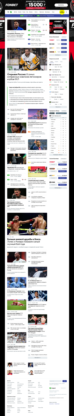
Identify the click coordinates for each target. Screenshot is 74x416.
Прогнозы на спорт (11, 396)
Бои (27, 12)
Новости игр (30, 412)
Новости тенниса (31, 398)
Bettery (8, 412)
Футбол (15, 12)
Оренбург (53, 137)
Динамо (52, 132)
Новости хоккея (31, 382)
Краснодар (53, 119)
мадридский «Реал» (36, 92)
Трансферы (9, 387)
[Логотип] (10, 12)
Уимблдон (40, 399)
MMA (39, 391)
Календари (9, 385)
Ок (64, 381)
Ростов (52, 141)
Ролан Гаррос (40, 401)
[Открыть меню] (8, 12)
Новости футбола (10, 382)
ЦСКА (52, 123)
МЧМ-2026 (40, 387)
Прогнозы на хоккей (11, 399)
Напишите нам (63, 388)
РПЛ (26, 92)
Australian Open (41, 398)
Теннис (23, 12)
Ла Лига (18, 390)
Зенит (52, 126)
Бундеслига (19, 393)
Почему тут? (53, 164)
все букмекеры (63, 158)
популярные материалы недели (31, 103)
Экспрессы (19, 401)
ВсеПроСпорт (57, 403)
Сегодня (19, 398)
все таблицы (64, 110)
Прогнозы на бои (10, 401)
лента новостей (20, 103)
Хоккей (19, 12)
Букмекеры (47, 12)
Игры (53, 12)
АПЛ (18, 388)
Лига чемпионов (20, 384)
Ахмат (52, 139)
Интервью (9, 393)
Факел (52, 152)
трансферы (30, 92)
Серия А (18, 391)
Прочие (30, 12)
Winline (18, 409)
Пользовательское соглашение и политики (56, 397)
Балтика (52, 130)
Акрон (52, 150)
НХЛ (39, 384)
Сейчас (51, 61)
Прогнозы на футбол (11, 388)
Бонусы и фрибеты (10, 407)
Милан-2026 (40, 407)
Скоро (61, 61)
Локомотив (53, 148)
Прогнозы (42, 12)
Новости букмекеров (21, 407)
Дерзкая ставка (20, 402)
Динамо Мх (53, 128)
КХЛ (39, 382)
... (64, 13)
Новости (29, 407)
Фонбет (8, 409)
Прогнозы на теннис (11, 402)
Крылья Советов (54, 143)
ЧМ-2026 (19, 387)
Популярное (9, 390)
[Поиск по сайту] (67, 12)
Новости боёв (31, 391)
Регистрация (62, 164)
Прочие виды (31, 406)
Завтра (18, 399)
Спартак (52, 121)
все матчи (64, 58)
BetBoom (9, 410)
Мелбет (18, 410)
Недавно (56, 61)
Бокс (39, 393)
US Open (29, 402)
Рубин (52, 134)
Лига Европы (19, 385)
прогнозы (11, 90)
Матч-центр (9, 384)
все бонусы (64, 36)
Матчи (36, 12)
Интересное (9, 391)
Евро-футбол (51, 403)
